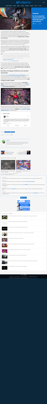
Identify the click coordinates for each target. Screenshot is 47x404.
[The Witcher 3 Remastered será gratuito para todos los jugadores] (4, 223)
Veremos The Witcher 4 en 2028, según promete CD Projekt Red (17, 266)
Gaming (18, 5)
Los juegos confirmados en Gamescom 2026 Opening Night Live (17, 255)
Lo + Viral (39, 5)
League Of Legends (9, 5)
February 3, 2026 (16, 60)
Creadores (27, 5)
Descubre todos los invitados (30, 181)
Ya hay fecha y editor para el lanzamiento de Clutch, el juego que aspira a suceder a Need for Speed (22, 260)
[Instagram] (23, 274)
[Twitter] (22, 274)
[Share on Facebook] (6, 135)
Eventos (22, 5)
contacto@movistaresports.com (32, 276)
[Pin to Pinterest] (10, 135)
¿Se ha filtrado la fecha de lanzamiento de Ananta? (15, 238)
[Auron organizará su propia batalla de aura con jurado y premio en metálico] (4, 251)
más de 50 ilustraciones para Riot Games (17, 75)
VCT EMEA (26, 184)
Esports (14, 5)
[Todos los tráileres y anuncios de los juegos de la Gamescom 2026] (4, 228)
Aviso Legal (11, 276)
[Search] (42, 2)
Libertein (35, 23)
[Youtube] (24, 274)
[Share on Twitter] (8, 135)
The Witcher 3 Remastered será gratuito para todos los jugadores (17, 221)
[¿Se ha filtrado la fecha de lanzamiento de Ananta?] (4, 240)
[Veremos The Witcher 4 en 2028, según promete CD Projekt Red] (4, 268)
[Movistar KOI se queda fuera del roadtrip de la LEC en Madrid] (8, 165)
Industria (31, 5)
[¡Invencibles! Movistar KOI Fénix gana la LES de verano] (23, 165)
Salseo (36, 5)
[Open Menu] (44, 2)
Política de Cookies (17, 276)
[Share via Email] (12, 135)
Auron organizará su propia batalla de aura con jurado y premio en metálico (19, 249)
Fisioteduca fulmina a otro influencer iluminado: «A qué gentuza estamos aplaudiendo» (21, 232)
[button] (2, 167)
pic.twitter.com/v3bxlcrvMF (8, 59)
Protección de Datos (24, 276)
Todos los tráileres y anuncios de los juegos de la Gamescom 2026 (17, 227)
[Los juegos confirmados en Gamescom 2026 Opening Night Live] (4, 256)
